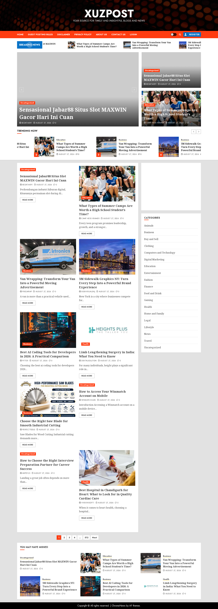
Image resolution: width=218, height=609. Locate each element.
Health (85, 344)
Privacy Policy (83, 34)
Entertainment (152, 273)
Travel (148, 340)
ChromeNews (118, 605)
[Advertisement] (171, 186)
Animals (148, 225)
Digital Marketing (154, 259)
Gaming (148, 300)
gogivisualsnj (88, 292)
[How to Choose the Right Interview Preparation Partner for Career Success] (48, 454)
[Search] (180, 34)
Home (20, 34)
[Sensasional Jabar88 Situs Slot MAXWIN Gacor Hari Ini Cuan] (78, 89)
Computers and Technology (159, 252)
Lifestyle (149, 327)
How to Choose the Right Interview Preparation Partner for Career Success (47, 464)
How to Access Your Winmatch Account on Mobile (102, 394)
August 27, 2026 (43, 123)
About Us (101, 34)
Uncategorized (27, 103)
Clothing (149, 246)
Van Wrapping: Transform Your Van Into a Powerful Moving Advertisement (118, 147)
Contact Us (118, 34)
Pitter (25, 361)
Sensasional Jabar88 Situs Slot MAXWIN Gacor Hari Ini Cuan (73, 113)
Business (106, 140)
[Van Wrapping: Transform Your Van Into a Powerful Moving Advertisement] (89, 147)
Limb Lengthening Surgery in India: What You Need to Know (107, 354)
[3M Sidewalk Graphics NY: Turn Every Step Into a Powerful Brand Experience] (152, 147)
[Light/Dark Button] (174, 34)
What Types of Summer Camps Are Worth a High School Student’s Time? (170, 114)
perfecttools (28, 430)
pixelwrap (27, 292)
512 (86, 537)
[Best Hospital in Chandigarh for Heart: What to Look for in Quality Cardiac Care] (107, 468)
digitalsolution (89, 361)
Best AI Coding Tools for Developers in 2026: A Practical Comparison (48, 354)
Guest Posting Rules (40, 34)
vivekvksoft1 (87, 503)
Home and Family (154, 313)
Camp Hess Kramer (155, 123)
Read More (27, 200)
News (147, 334)
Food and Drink (152, 293)
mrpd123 (26, 473)
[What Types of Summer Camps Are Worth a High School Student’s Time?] (27, 147)
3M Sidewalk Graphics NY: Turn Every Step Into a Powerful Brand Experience (181, 147)
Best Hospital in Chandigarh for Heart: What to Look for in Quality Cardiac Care (105, 494)
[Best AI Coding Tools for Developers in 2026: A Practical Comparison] (48, 330)
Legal (147, 320)
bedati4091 (27, 123)
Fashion (148, 279)
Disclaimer (63, 34)
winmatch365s (88, 400)
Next (94, 537)
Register (194, 34)
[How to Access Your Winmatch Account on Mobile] (107, 385)
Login (133, 34)
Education (149, 105)
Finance (148, 286)
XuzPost (109, 13)
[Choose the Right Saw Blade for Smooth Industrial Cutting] (48, 399)
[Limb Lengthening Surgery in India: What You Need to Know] (107, 330)
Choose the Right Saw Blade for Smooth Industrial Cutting (44, 423)
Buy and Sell (151, 239)
